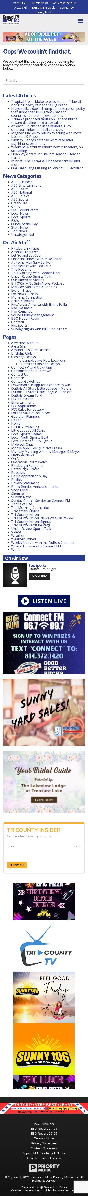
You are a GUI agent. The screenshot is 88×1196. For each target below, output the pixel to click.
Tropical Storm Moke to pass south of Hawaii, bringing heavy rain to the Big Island (46, 103)
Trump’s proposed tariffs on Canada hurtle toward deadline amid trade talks (44, 121)
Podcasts (18, 472)
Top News (19, 231)
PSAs (15, 220)
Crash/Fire (19, 203)
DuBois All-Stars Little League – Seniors (41, 392)
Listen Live (19, 3)
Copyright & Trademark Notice (44, 1153)
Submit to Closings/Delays (39, 364)
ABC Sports (20, 199)
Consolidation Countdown (31, 371)
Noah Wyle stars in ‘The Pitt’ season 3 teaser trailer (45, 156)
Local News (20, 213)
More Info (39, 576)
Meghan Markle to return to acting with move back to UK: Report (46, 135)
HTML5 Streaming (25, 427)
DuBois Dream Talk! (26, 395)
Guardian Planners (25, 416)
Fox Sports (19, 325)
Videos (16, 532)
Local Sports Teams (26, 434)
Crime (15, 206)
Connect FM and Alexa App (31, 367)
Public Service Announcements (34, 486)
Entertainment (22, 402)
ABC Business (21, 182)
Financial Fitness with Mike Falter (36, 259)
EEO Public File (22, 399)
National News (22, 455)
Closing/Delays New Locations (42, 360)
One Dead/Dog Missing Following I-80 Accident (47, 168)
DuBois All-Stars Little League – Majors (41, 388)
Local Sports (20, 217)
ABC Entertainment (26, 185)
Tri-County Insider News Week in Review (42, 518)
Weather (18, 535)
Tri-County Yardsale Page (31, 525)
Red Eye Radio (22, 308)
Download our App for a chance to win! (41, 385)
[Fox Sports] (15, 575)
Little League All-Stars (28, 430)
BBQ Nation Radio (25, 318)
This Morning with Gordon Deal (35, 273)
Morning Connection (27, 297)
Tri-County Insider (25, 514)
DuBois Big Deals (43, 7)
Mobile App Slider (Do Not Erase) (36, 448)
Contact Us (19, 374)
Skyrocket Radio (55, 1187)
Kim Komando (22, 311)
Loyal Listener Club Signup (31, 441)
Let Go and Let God (26, 255)
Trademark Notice (25, 511)
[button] (80, 21)
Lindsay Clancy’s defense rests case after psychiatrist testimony (42, 142)
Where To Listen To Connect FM (36, 546)
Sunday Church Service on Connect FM (40, 500)
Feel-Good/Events (24, 210)
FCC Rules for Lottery (27, 409)
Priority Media (44, 12)
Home (15, 423)
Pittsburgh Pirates (25, 248)
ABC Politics (20, 196)
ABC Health (20, 189)
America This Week (26, 252)
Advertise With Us (65, 3)
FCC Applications (24, 406)
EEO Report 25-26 (44, 1133)
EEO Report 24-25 (44, 1128)
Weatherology (68, 1190)
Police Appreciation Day (29, 476)
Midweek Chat (22, 444)
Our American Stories (27, 280)
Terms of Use (21, 504)
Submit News (39, 3)
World (15, 549)
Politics (16, 479)
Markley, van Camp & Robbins (34, 287)
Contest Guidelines (25, 381)
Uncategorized (22, 234)
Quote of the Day (24, 224)
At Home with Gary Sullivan (32, 262)
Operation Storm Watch (29, 462)
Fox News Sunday (24, 294)
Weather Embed (23, 539)
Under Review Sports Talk (31, 276)
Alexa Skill (20, 7)
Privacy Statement (25, 483)
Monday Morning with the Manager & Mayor (45, 451)
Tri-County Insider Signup (31, 521)
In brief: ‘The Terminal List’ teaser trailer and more (45, 163)
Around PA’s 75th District (30, 350)
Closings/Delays (23, 357)
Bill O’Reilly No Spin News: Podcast (37, 283)
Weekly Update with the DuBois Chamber (43, 542)
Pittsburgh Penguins (27, 465)
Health (16, 420)
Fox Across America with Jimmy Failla (39, 304)
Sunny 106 (67, 7)
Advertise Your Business (44, 1158)
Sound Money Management (32, 315)
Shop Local (19, 490)
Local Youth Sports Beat (29, 437)
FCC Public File (44, 1123)
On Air (16, 458)
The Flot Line (21, 269)
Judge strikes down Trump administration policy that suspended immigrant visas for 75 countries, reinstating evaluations (48, 112)
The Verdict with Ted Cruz (31, 266)
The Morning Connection (30, 507)
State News (20, 227)
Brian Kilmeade (22, 301)
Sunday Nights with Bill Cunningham (39, 329)
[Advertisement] (44, 37)
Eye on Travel (21, 290)
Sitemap (17, 493)
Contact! (17, 322)
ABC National (21, 192)
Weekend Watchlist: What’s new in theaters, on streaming (47, 149)
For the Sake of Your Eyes (31, 413)
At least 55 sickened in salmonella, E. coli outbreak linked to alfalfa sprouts (41, 128)
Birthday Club (21, 353)
